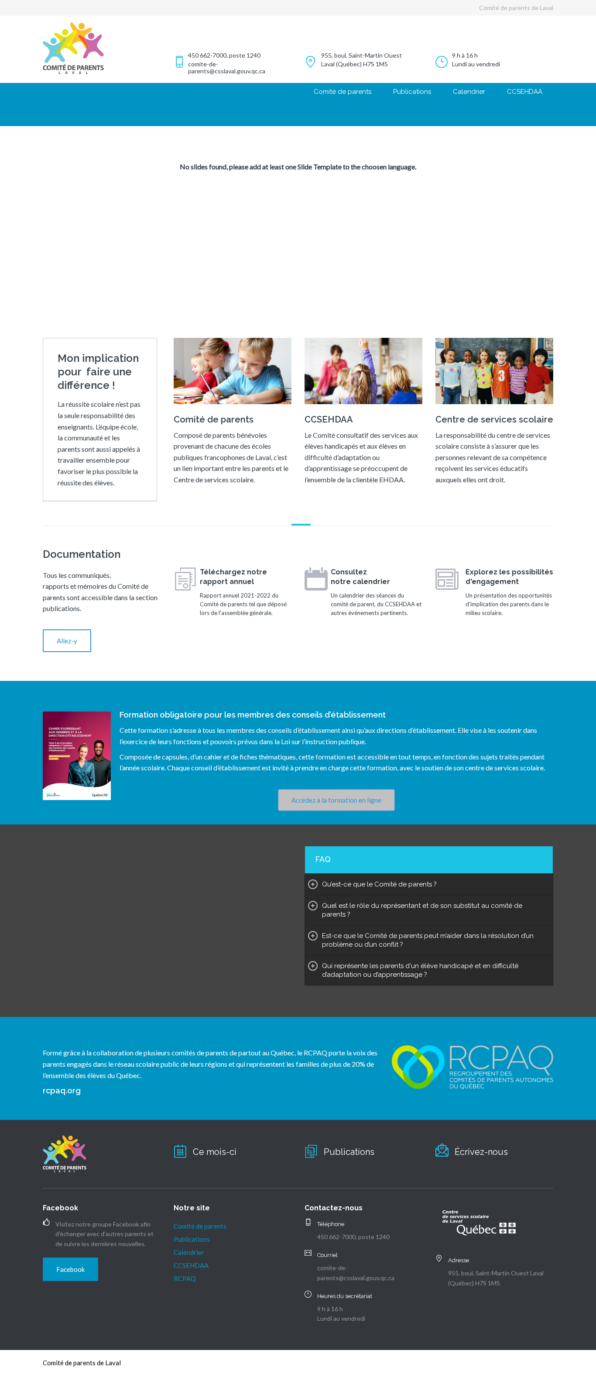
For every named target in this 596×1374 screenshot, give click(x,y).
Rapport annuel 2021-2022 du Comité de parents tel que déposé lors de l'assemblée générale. (243, 604)
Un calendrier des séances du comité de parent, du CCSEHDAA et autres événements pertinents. (376, 604)
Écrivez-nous (481, 1152)
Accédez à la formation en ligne (336, 800)
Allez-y (67, 641)
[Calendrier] (316, 579)
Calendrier (469, 92)
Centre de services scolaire (494, 419)
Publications (412, 92)
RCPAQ (185, 1278)
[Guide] (447, 579)
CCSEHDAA (524, 92)
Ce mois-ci (214, 1152)
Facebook (70, 1269)
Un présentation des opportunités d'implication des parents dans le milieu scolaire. (509, 604)
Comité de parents (342, 92)
